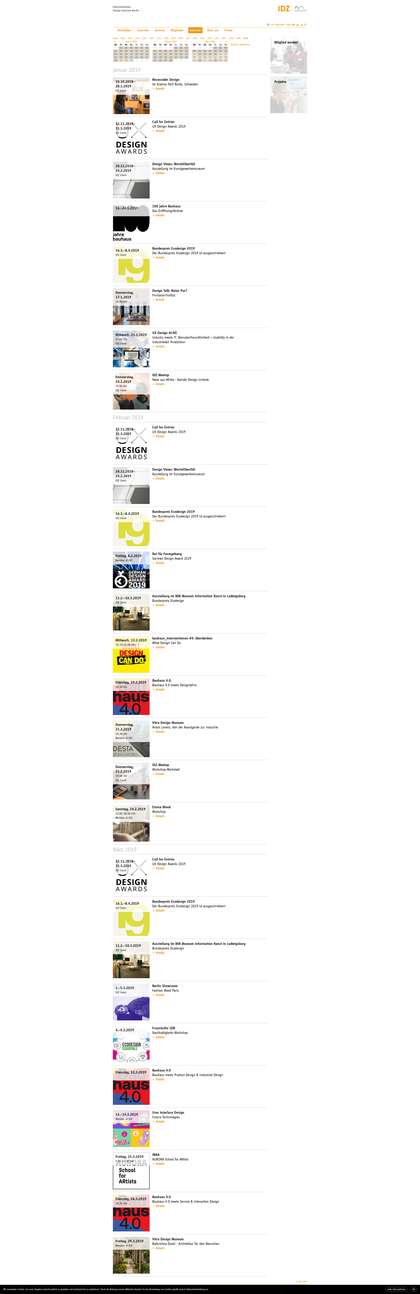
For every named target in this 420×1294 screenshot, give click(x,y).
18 (136, 54)
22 (121, 57)
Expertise (143, 30)
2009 (238, 38)
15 (121, 54)
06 (147, 48)
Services (160, 30)
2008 (245, 38)
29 (121, 60)
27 (147, 57)
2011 (224, 38)
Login (288, 24)
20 (147, 54)
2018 (180, 38)
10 (131, 51)
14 (115, 54)
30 (126, 60)
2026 (123, 38)
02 (126, 48)
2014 (209, 38)
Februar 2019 (171, 41)
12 (141, 51)
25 (136, 57)
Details (160, 88)
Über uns (213, 30)
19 (141, 54)
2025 (130, 38)
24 (131, 57)
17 (131, 54)
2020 (166, 38)
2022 (151, 38)
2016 (195, 38)
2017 (188, 38)
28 (115, 60)
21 (115, 57)
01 (121, 48)
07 (115, 51)
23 (126, 57)
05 (141, 48)
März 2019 (210, 41)
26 (141, 57)
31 (131, 60)
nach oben (302, 1281)
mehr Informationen (396, 1289)
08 (121, 51)
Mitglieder (177, 30)
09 (126, 51)
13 (147, 51)
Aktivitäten (124, 30)
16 (126, 54)
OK (413, 1289)
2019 (173, 38)
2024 (137, 38)
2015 (202, 38)
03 (131, 48)
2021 (159, 38)
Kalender (195, 30)
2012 (216, 38)
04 (136, 48)
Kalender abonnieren (240, 44)
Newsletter (280, 24)
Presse (228, 30)
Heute (115, 38)
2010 (231, 38)
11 (136, 51)
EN (272, 24)
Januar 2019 (131, 41)
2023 (144, 38)
